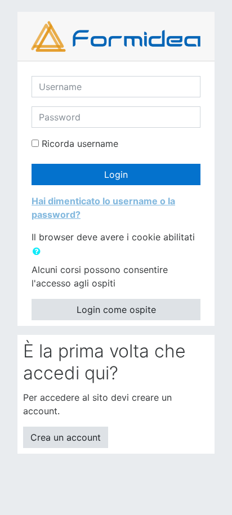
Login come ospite (116, 309)
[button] (39, 251)
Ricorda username (80, 143)
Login (116, 174)
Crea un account (65, 437)
